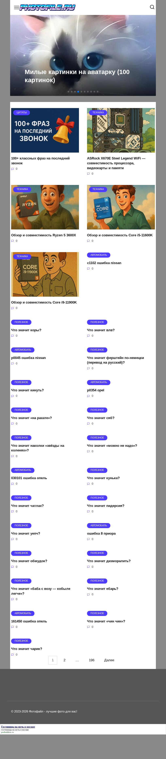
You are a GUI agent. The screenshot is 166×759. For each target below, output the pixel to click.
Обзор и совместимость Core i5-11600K (120, 235)
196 (91, 660)
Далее (109, 660)
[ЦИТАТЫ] (45, 150)
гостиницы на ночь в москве (15, 729)
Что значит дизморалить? (109, 561)
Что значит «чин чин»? (106, 621)
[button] (68, 91)
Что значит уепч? (25, 533)
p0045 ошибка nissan (28, 358)
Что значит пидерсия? (105, 506)
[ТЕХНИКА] (121, 150)
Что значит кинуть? (27, 390)
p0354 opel (95, 390)
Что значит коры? (26, 330)
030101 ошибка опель (29, 478)
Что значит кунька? (103, 478)
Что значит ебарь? (102, 589)
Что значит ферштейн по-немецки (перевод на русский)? (115, 360)
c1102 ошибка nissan (104, 263)
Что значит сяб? (100, 418)
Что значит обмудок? (29, 561)
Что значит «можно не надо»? (112, 445)
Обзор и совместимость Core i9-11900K (44, 302)
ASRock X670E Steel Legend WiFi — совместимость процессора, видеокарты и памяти (116, 163)
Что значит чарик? (26, 649)
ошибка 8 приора (101, 533)
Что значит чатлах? (27, 506)
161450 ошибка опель (29, 621)
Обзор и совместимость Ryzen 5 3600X (43, 235)
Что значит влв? (101, 330)
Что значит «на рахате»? (31, 418)
